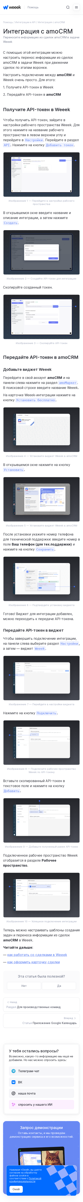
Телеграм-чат (28, 1071)
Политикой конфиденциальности (25, 1180)
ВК (20, 1082)
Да (59, 985)
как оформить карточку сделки (33, 962)
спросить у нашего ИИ (35, 1104)
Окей (16, 1189)
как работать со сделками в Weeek (37, 955)
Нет (24, 985)
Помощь (33, 7)
